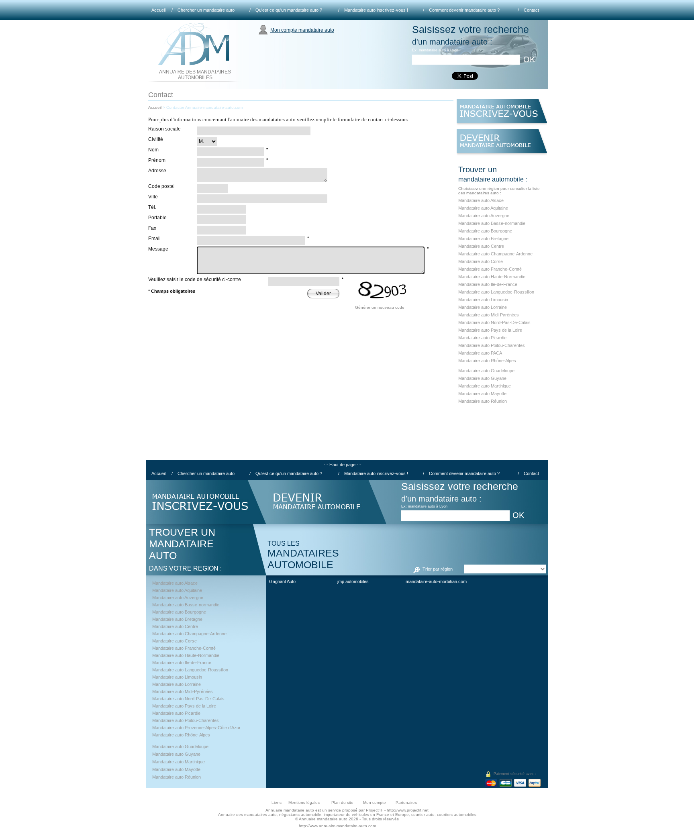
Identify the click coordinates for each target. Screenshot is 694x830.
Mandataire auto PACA (480, 353)
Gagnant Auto (282, 581)
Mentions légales (304, 802)
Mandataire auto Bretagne (483, 238)
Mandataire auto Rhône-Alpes (487, 360)
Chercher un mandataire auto (206, 10)
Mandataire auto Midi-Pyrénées (488, 314)
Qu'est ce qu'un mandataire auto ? (288, 10)
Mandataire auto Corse (480, 261)
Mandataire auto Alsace (481, 200)
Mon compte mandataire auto (302, 30)
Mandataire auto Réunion (482, 401)
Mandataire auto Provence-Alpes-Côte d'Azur (196, 727)
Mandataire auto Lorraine (482, 307)
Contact (531, 10)
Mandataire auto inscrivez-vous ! (376, 10)
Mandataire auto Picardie (482, 337)
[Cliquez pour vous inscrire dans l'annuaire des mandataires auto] (502, 114)
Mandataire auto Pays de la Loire (490, 330)
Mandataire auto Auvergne (483, 215)
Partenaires (406, 802)
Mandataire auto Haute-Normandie (491, 276)
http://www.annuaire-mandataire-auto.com (337, 826)
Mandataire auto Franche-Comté (490, 269)
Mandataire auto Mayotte (482, 393)
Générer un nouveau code (379, 307)
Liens (276, 802)
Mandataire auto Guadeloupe (486, 370)
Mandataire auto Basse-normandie (491, 223)
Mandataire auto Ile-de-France (487, 284)
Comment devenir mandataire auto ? (464, 10)
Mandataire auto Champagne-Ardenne (495, 253)
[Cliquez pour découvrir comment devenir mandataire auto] (502, 144)
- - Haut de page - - (342, 464)
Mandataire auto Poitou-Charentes (491, 345)
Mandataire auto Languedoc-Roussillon (496, 292)
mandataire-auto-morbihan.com (436, 581)
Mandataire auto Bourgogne (485, 230)
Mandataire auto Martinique (484, 385)
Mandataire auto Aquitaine (483, 208)
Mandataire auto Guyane (482, 378)
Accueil (158, 10)
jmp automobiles (353, 581)
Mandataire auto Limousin (483, 299)
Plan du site (342, 802)
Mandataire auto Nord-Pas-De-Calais (494, 322)
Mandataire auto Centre (481, 246)
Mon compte (374, 802)
